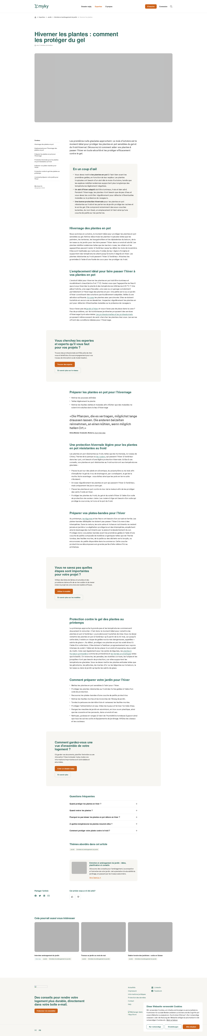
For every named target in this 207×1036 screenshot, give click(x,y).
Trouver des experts (64, 364)
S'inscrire (150, 6)
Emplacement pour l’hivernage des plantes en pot (45, 149)
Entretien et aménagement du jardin (65, 17)
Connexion (163, 6)
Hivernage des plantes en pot (44, 144)
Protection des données (137, 998)
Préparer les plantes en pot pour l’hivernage (45, 155)
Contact (131, 1001)
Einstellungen (173, 1027)
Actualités (131, 987)
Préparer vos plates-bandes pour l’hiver (45, 166)
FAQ (129, 1004)
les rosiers (100, 457)
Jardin (50, 17)
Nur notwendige (155, 1027)
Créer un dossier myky (65, 768)
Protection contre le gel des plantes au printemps (47, 172)
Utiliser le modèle (63, 591)
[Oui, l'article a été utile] (72, 896)
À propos (108, 6)
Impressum (132, 991)
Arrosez (90, 297)
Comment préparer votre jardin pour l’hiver (46, 178)
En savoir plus (62, 774)
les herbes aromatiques (121, 654)
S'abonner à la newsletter (46, 1011)
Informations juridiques (137, 994)
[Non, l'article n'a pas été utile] (78, 896)
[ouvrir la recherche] (171, 6)
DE (35, 1030)
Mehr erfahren (172, 1020)
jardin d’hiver (92, 309)
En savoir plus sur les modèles (68, 597)
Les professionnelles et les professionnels (114, 314)
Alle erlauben (191, 1027)
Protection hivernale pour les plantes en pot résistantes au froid (46, 160)
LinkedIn (157, 987)
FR (40, 1030)
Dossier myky (86, 6)
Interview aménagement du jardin (46, 955)
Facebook (158, 991)
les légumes (87, 519)
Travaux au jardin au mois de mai (93, 955)
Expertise (98, 6)
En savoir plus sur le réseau (67, 370)
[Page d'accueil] (35, 17)
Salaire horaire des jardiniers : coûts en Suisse (145, 955)
